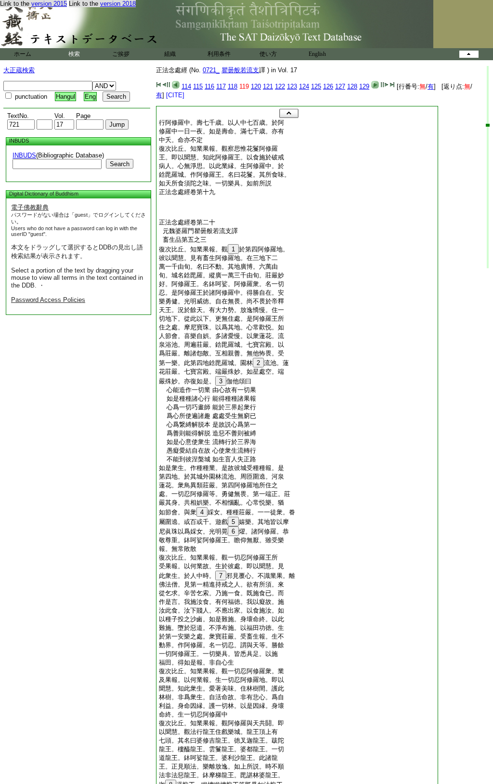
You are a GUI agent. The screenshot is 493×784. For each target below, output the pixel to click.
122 (280, 86)
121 (268, 86)
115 (198, 86)
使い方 (268, 54)
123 (292, 86)
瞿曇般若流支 (240, 70)
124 (304, 86)
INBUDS (24, 155)
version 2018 (118, 3)
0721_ (211, 70)
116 (209, 86)
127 (340, 86)
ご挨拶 (121, 54)
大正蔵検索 (19, 70)
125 (316, 86)
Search (120, 164)
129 (364, 86)
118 (232, 86)
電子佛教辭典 (30, 207)
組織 (170, 54)
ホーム (22, 54)
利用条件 (219, 54)
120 (256, 86)
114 (186, 86)
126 (328, 86)
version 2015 (49, 3)
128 (352, 86)
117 (221, 86)
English (317, 54)
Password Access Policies (48, 299)
